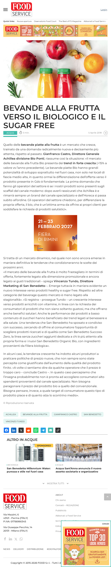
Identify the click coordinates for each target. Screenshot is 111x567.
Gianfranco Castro (65, 414)
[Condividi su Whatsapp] (35, 430)
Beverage (13, 465)
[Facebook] (5, 538)
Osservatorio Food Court (45, 21)
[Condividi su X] (21, 430)
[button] (5, 9)
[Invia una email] (50, 430)
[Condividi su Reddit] (28, 430)
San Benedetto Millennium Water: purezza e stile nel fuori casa (28, 470)
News (6, 549)
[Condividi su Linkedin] (13, 430)
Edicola (59, 526)
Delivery (18, 549)
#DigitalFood (55, 549)
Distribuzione (35, 549)
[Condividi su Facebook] (6, 430)
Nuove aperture (24, 21)
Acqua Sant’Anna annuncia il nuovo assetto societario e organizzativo (78, 470)
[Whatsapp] (21, 538)
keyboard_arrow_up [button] (107, 496)
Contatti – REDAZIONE (67, 505)
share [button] (106, 133)
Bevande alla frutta (35, 414)
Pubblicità (61, 510)
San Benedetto (92, 414)
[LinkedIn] (11, 538)
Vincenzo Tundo (15, 421)
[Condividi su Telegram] (43, 430)
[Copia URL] (58, 430)
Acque (60, 465)
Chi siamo (61, 500)
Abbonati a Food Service (95, 21)
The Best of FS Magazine (70, 21)
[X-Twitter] (16, 538)
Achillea (11, 414)
